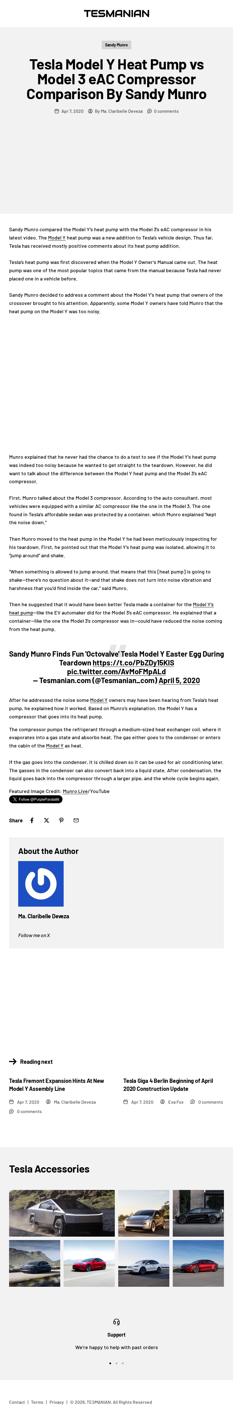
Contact (17, 1402)
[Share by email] (76, 820)
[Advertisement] (116, 171)
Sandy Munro (116, 44)
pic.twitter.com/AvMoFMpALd (116, 671)
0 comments (166, 111)
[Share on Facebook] (32, 820)
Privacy (56, 1402)
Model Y (57, 237)
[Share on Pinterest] (61, 820)
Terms (37, 1402)
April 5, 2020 (179, 680)
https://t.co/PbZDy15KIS (133, 662)
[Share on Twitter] (46, 820)
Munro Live (75, 791)
